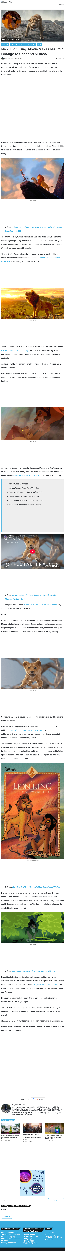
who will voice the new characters (27, 475)
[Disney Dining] (7, 4)
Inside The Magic (30, 1244)
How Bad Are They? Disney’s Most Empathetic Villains (36, 887)
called (27, 730)
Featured (14, 44)
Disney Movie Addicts (32, 1236)
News (39, 44)
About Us (48, 1234)
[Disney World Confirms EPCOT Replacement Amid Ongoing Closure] (10, 1128)
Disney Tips (27, 1238)
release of (14, 350)
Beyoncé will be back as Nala (46, 984)
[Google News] (38, 1099)
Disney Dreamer (29, 1242)
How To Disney (29, 1240)
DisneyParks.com (8, 1243)
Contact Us (49, 1232)
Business (5, 44)
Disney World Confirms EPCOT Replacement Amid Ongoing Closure (10, 1137)
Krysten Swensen (8, 58)
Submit (6, 1217)
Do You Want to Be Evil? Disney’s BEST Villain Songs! (36, 971)
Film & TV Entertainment (27, 44)
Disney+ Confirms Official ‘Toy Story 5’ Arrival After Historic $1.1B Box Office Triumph (53, 1137)
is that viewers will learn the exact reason (40, 605)
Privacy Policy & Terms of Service (54, 1239)
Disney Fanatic (29, 1235)
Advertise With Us (52, 1236)
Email (3, 1209)
